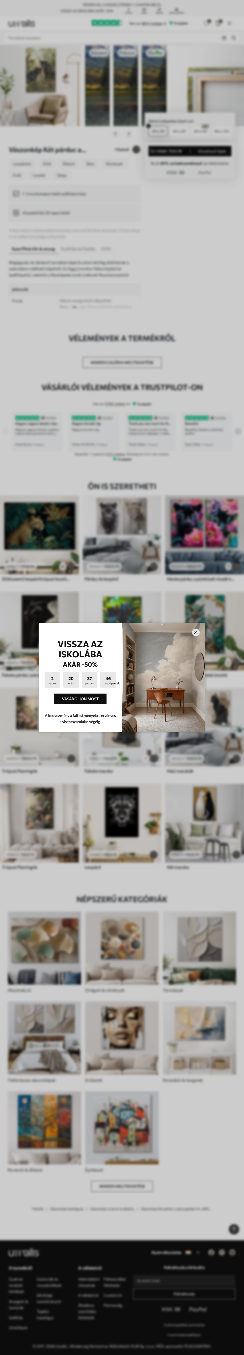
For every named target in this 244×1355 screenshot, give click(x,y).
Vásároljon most (80, 698)
